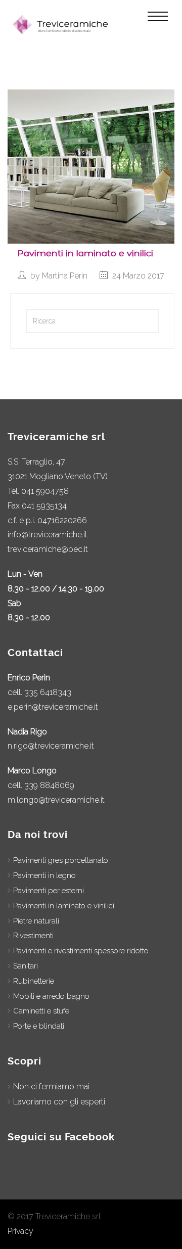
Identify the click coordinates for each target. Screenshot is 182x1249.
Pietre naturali (36, 921)
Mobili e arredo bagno (51, 996)
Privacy (20, 1231)
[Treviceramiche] (62, 24)
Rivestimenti (33, 935)
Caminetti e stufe (41, 1010)
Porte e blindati (38, 1026)
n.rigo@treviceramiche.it (51, 746)
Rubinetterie (33, 981)
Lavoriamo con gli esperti (59, 1101)
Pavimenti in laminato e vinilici (85, 253)
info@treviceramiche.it (47, 534)
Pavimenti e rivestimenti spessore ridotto (81, 950)
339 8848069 (49, 785)
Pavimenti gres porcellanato (60, 860)
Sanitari (25, 965)
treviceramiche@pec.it (48, 549)
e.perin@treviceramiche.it (53, 707)
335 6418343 (47, 692)
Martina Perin (64, 276)
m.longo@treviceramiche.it (56, 800)
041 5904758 (45, 491)
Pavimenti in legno (44, 875)
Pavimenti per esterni (48, 890)
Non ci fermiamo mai (51, 1086)
